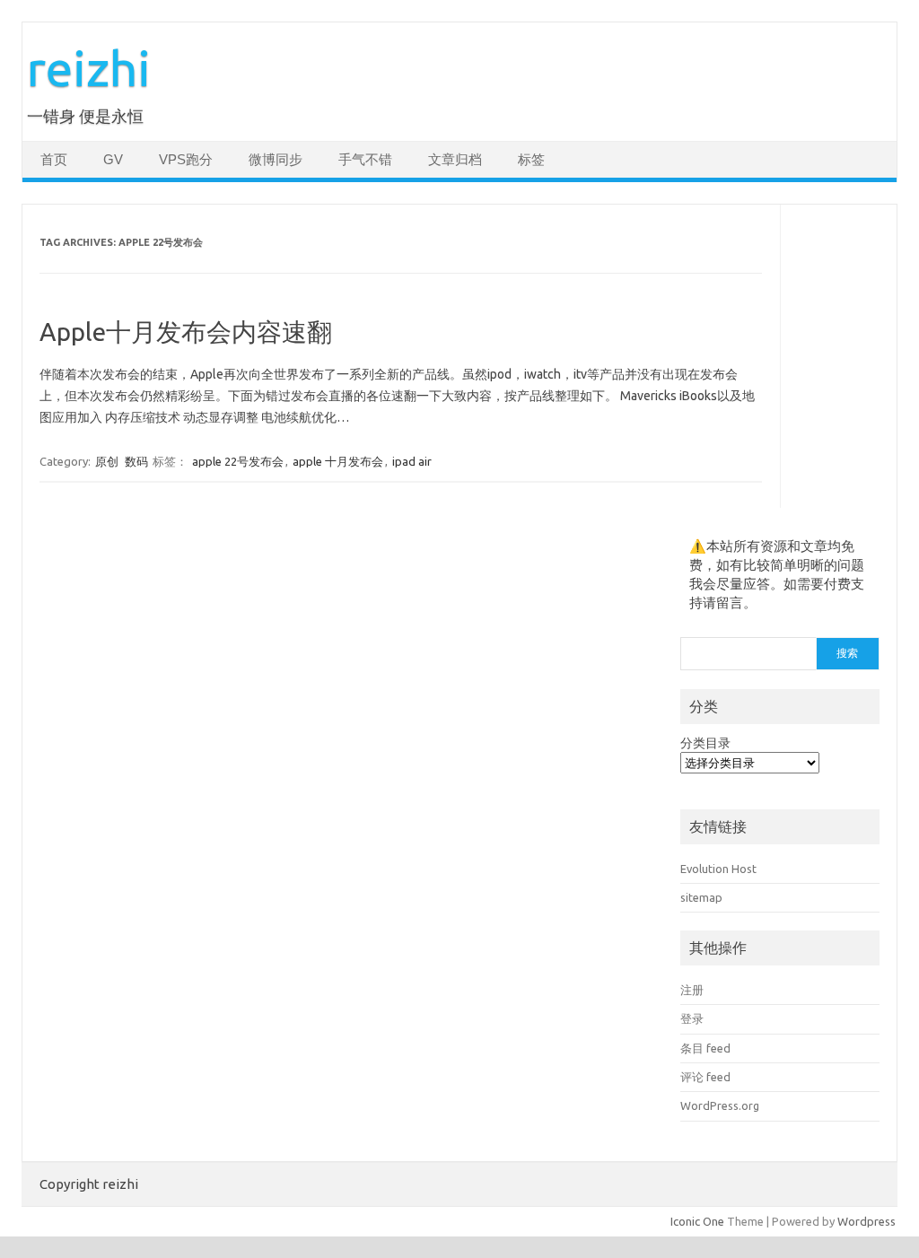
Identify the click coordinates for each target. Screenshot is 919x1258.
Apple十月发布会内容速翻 (185, 331)
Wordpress (866, 1221)
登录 (692, 1018)
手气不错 (365, 160)
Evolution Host (718, 868)
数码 (136, 461)
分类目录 (705, 743)
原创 (106, 461)
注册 (692, 989)
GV (113, 160)
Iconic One (697, 1221)
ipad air (412, 461)
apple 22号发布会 (238, 461)
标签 (531, 160)
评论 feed (705, 1076)
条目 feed (705, 1048)
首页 (53, 160)
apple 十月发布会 (338, 461)
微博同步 (275, 160)
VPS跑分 (186, 160)
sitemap (701, 897)
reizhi (89, 67)
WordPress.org (719, 1105)
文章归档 (455, 160)
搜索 (847, 653)
